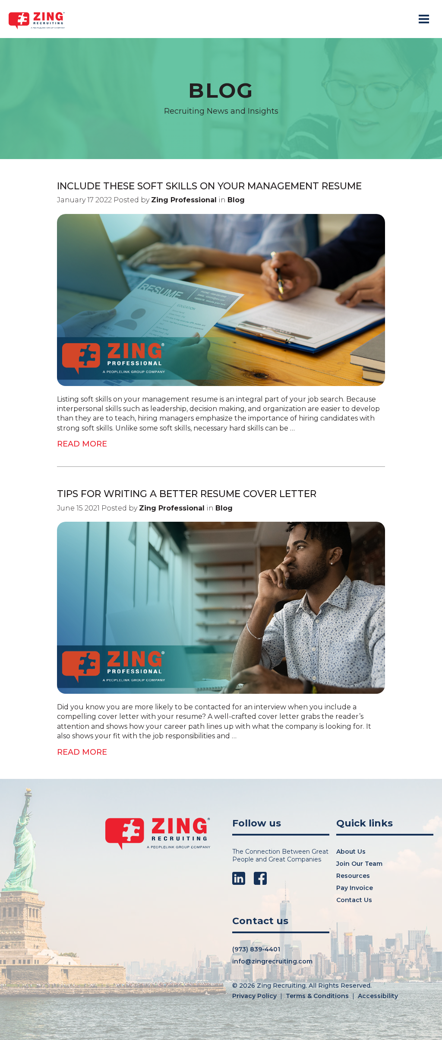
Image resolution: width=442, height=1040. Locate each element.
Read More (82, 444)
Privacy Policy (254, 996)
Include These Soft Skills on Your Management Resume (209, 186)
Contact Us (354, 900)
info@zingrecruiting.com (272, 961)
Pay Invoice (354, 888)
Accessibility (378, 996)
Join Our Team (359, 864)
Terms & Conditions (317, 996)
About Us (351, 851)
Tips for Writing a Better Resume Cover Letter (186, 494)
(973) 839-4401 (256, 949)
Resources (353, 876)
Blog (236, 200)
